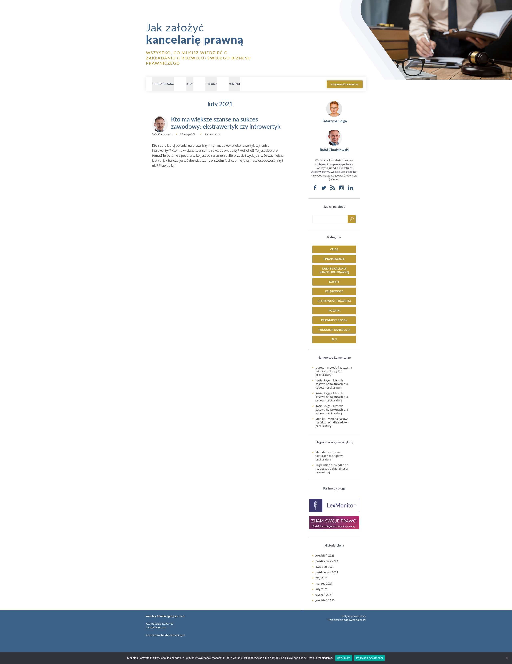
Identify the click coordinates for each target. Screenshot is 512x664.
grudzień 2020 (325, 600)
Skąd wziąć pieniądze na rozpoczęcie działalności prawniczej (331, 468)
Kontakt (234, 84)
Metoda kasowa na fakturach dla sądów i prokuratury (333, 371)
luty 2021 (321, 589)
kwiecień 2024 (324, 567)
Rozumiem (343, 657)
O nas (189, 84)
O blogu (211, 84)
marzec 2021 (323, 583)
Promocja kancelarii (334, 330)
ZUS (334, 339)
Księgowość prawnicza (345, 84)
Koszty (334, 282)
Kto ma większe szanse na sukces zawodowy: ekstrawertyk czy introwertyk (226, 123)
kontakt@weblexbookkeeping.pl (165, 635)
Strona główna (163, 84)
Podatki (334, 310)
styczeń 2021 (324, 595)
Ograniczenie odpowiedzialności (347, 620)
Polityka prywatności (353, 616)
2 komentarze (212, 134)
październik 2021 (326, 572)
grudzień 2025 (325, 555)
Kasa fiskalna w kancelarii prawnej (334, 270)
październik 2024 (326, 561)
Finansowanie (334, 259)
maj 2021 (321, 578)
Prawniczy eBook (334, 320)
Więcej (334, 179)
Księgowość (334, 291)
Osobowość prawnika (334, 301)
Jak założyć (194, 34)
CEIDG (334, 249)
